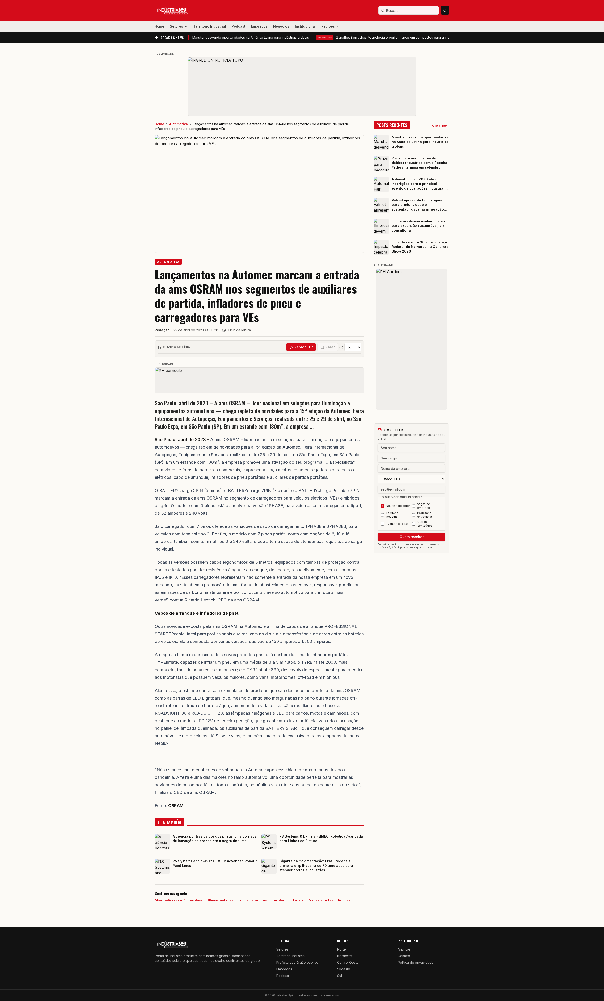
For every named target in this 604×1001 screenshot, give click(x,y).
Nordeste (344, 956)
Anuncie (404, 949)
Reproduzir (303, 347)
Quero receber (412, 537)
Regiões (328, 26)
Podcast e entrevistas (425, 514)
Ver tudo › (440, 126)
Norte (341, 949)
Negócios (281, 26)
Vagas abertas (321, 900)
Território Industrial (209, 26)
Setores (176, 26)
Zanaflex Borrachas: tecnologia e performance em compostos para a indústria (383, 37)
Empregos (259, 26)
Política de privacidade (416, 962)
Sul (339, 976)
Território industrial (392, 514)
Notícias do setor (398, 506)
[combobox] (409, 10)
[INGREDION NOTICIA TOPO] (302, 86)
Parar (330, 347)
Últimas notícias (220, 900)
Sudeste (343, 969)
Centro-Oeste (348, 962)
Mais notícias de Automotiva (178, 900)
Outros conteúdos (424, 523)
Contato (404, 956)
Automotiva (178, 124)
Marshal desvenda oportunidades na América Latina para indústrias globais (228, 37)
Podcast (238, 26)
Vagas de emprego (423, 505)
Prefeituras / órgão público (297, 962)
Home (159, 26)
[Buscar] (445, 10)
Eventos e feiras (397, 524)
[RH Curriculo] (411, 339)
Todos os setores (252, 900)
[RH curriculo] (259, 380)
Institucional (305, 26)
